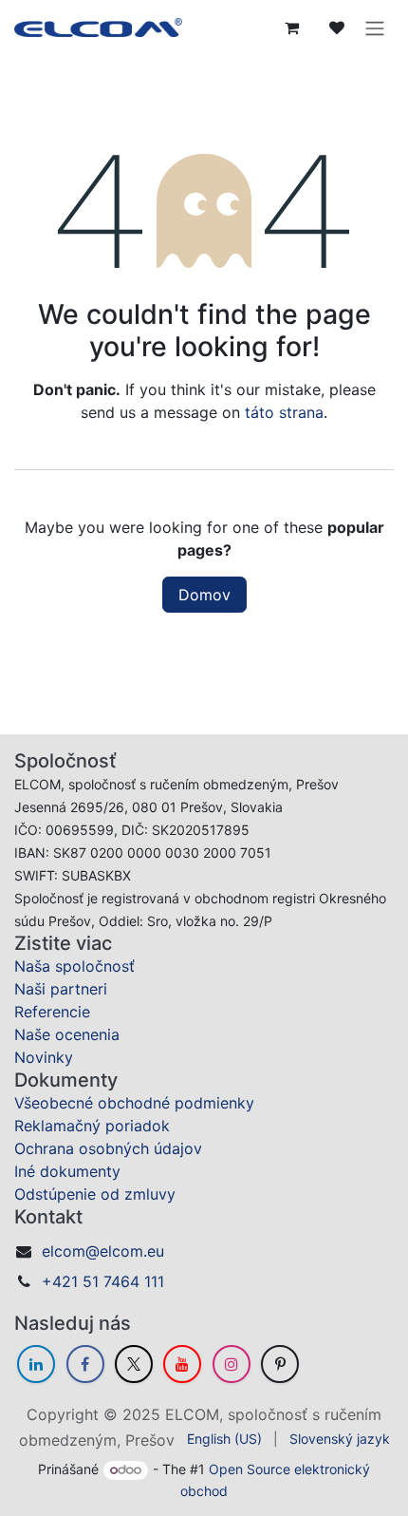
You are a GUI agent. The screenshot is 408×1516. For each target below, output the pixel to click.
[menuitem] (224, 1438)
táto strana (284, 412)
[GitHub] (280, 1364)
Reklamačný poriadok (92, 1125)
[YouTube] (182, 1364)
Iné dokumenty (67, 1171)
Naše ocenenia (67, 1034)
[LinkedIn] (36, 1364)
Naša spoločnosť (74, 966)
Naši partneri (60, 988)
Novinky (43, 1057)
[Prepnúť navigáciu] (375, 27)
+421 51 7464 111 (103, 1281)
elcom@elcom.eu (103, 1250)
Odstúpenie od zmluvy (95, 1193)
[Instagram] (231, 1364)
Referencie (52, 1011)
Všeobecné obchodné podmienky (134, 1102)
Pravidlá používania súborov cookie (204, 1462)
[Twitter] (134, 1364)
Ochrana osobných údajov (108, 1148)
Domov (204, 594)
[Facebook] (85, 1364)
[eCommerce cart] (291, 28)
